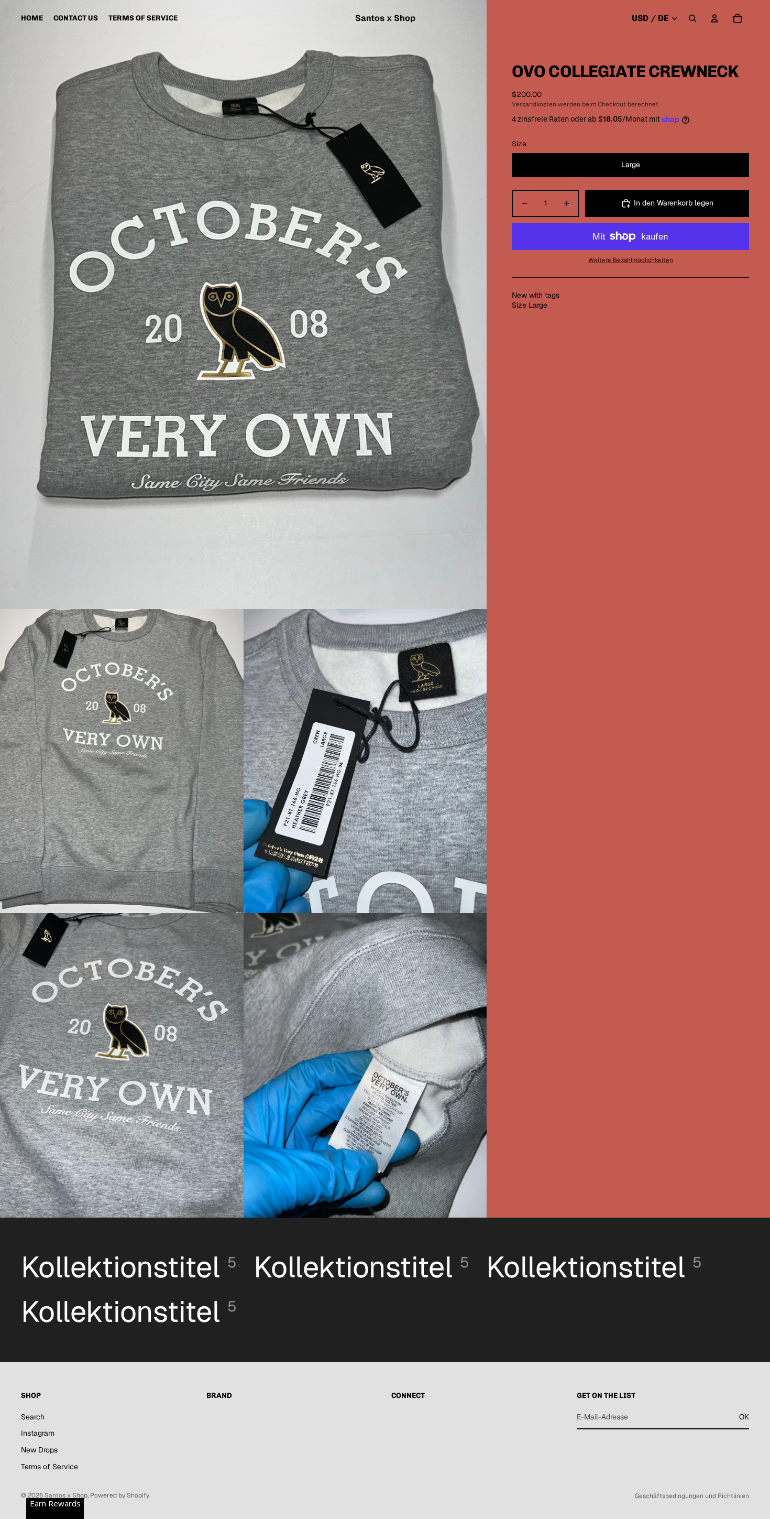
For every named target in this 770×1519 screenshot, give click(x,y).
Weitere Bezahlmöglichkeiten (630, 260)
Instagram (37, 1433)
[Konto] (714, 18)
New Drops (39, 1450)
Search (33, 1417)
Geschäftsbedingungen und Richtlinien (692, 1496)
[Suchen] (692, 18)
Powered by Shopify (119, 1495)
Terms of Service (49, 1466)
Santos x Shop (66, 1495)
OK (744, 1417)
